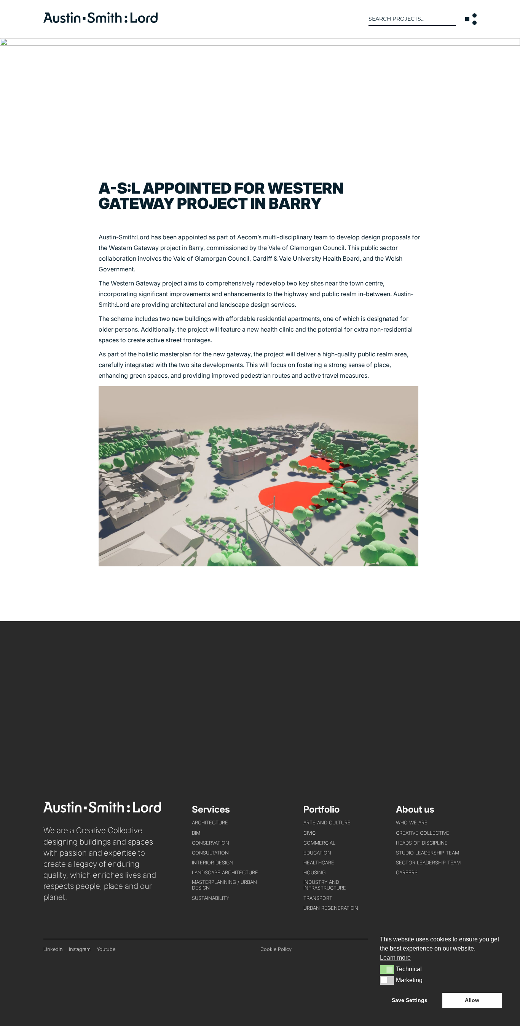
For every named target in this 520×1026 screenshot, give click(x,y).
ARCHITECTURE (210, 823)
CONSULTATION (210, 853)
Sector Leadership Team (428, 863)
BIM (196, 833)
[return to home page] (100, 20)
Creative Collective (422, 833)
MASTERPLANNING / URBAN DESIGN (224, 885)
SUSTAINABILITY (210, 898)
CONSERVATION (210, 843)
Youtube (106, 949)
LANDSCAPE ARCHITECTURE (225, 872)
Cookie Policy (276, 949)
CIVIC (309, 833)
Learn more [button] (395, 957)
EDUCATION (317, 853)
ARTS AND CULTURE (327, 823)
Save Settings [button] (409, 1000)
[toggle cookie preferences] (387, 969)
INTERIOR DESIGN (212, 863)
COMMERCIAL (319, 843)
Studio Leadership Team (427, 853)
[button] (471, 19)
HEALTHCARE (318, 863)
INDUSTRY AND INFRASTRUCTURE (324, 885)
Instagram (80, 949)
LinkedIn (53, 949)
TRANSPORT (317, 898)
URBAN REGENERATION (330, 908)
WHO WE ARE (411, 823)
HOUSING (314, 872)
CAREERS (407, 872)
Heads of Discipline (422, 843)
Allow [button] (472, 1000)
